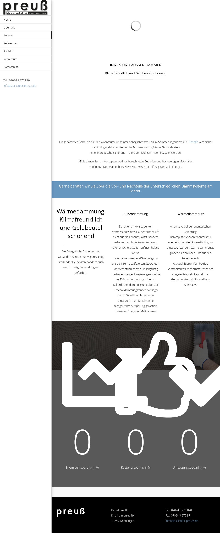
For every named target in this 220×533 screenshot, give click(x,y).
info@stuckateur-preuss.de (19, 86)
